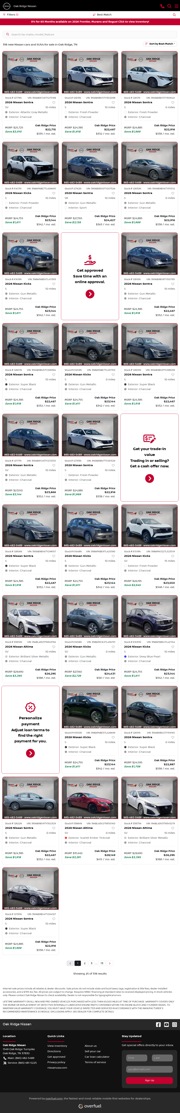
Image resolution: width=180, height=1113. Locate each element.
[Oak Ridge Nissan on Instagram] (173, 1024)
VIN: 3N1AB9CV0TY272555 (41, 460)
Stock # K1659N (73, 370)
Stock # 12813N (73, 98)
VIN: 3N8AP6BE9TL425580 (100, 551)
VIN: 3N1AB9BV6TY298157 (42, 551)
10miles (50, 107)
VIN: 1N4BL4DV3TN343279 (160, 823)
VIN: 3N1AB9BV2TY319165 (161, 732)
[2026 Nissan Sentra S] (90, 72)
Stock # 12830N (132, 188)
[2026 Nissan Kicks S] (30, 163)
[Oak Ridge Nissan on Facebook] (157, 1024)
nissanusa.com (57, 1067)
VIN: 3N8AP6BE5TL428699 (100, 732)
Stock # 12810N (132, 279)
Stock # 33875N (132, 823)
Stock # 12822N (13, 823)
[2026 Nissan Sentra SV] (30, 72)
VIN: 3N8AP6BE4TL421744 (161, 642)
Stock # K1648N (73, 551)
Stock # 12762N (73, 188)
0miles (170, 107)
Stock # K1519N (132, 551)
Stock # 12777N (13, 460)
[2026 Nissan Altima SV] (30, 616)
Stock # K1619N (13, 279)
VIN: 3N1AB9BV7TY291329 (101, 460)
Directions (54, 1051)
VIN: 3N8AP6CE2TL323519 (160, 551)
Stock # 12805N (132, 370)
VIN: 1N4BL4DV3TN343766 (41, 642)
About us (91, 1045)
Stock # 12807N (13, 370)
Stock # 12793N (73, 460)
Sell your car (93, 1051)
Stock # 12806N (13, 551)
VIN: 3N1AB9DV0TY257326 (100, 188)
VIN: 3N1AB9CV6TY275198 (42, 98)
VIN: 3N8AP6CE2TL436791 (101, 642)
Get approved (56, 1056)
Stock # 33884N (73, 823)
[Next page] (109, 963)
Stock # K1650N (73, 732)
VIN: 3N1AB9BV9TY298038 (160, 370)
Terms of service (95, 1062)
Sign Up (149, 1080)
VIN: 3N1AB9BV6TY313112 (161, 188)
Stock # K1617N (13, 188)
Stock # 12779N (13, 98)
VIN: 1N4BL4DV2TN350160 (101, 823)
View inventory (57, 1045)
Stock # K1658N (73, 642)
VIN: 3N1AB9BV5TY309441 (160, 98)
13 (102, 963)
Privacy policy (56, 1062)
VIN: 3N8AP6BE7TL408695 (41, 188)
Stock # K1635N (132, 642)
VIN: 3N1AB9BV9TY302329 (41, 823)
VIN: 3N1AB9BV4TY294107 (41, 914)
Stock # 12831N (132, 732)
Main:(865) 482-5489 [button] (21, 1058)
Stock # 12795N (13, 914)
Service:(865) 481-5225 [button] (22, 1062)
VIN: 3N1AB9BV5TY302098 (100, 98)
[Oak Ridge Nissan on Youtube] (165, 1024)
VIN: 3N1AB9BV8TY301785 (160, 279)
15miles (170, 560)
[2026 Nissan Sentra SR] (90, 163)
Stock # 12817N (132, 98)
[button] (162, 6)
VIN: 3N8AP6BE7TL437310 (101, 370)
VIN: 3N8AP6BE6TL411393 (42, 279)
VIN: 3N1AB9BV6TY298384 (41, 370)
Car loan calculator (97, 1056)
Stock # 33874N (13, 642)
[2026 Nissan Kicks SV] (149, 526)
